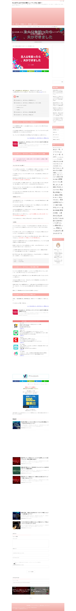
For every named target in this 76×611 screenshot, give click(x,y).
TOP (13, 24)
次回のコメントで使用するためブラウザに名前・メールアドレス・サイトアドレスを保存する (28, 562)
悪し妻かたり (56, 197)
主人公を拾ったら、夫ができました (58, 166)
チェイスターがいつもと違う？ (22, 105)
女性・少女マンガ (56, 134)
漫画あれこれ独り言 (56, 139)
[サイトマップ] (62, 1)
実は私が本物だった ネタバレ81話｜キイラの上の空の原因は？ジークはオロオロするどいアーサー (58, 92)
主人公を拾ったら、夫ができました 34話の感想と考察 (26, 112)
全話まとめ (17, 24)
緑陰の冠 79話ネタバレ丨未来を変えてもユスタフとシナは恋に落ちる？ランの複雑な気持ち (58, 104)
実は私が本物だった (58, 192)
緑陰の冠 (58, 225)
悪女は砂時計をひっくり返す (58, 202)
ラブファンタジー (38, 37)
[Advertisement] (38, 15)
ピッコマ (40, 91)
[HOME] (63, 1)
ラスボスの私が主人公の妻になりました (58, 161)
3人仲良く (18, 109)
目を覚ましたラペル (20, 107)
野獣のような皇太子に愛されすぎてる (58, 230)
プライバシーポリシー (35, 605)
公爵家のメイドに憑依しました (57, 181)
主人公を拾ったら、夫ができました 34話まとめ (24, 114)
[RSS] (60, 1)
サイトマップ (47, 605)
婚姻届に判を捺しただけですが (58, 187)
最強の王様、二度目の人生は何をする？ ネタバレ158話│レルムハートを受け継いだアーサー (58, 114)
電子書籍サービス (23, 24)
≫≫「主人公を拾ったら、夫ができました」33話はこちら (38, 138)
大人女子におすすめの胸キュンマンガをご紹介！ (27, 3)
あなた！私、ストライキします (58, 152)
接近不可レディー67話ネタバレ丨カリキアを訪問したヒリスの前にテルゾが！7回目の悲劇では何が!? (58, 98)
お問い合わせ (35, 24)
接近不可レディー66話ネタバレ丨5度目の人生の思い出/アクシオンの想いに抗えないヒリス (58, 109)
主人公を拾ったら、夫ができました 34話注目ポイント (26, 100)
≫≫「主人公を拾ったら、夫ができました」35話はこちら (38, 306)
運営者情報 (30, 24)
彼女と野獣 (59, 195)
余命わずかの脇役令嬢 (58, 170)
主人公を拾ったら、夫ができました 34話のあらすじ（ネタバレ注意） (28, 102)
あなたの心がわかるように (58, 147)
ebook (53, 147)
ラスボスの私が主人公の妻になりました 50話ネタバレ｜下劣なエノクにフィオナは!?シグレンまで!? (58, 120)
